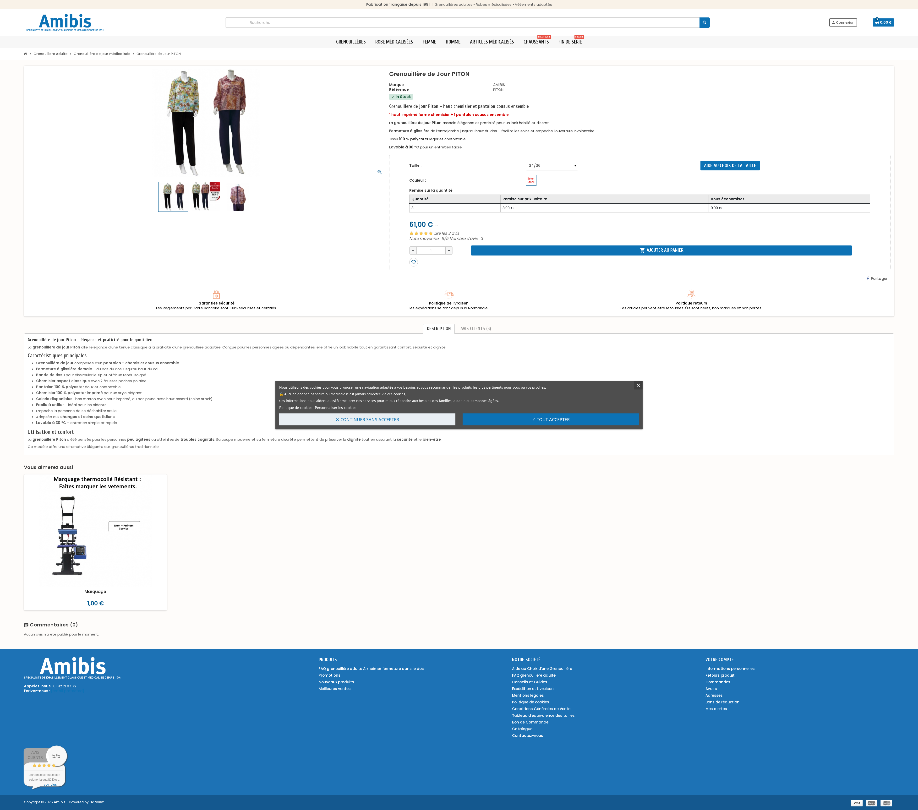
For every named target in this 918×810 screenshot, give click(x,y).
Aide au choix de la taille (730, 165)
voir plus (50, 784)
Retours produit (720, 675)
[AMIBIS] (65, 22)
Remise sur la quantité (431, 190)
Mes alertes (716, 708)
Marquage (95, 591)
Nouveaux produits (336, 682)
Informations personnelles (730, 668)
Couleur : (417, 180)
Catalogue (522, 728)
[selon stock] (531, 180)
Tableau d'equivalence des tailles (543, 715)
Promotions (329, 675)
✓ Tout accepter (551, 419)
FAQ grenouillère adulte (534, 675)
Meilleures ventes (335, 688)
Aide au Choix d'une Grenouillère (542, 668)
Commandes (717, 682)
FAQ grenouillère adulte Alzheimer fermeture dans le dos (371, 668)
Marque (396, 84)
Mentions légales (528, 695)
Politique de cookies (295, 407)
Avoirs (711, 688)
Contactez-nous (527, 735)
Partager (879, 278)
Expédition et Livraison (533, 688)
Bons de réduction (722, 702)
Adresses (714, 695)
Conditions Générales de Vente (541, 708)
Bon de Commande (530, 722)
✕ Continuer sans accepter (367, 419)
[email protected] (67, 690)
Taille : (415, 165)
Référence (399, 89)
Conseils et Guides (529, 682)
